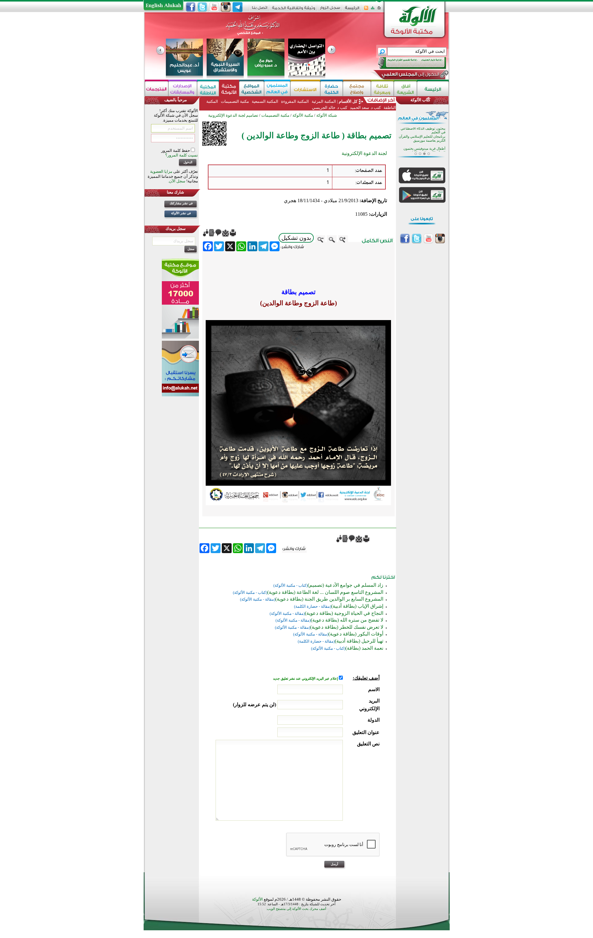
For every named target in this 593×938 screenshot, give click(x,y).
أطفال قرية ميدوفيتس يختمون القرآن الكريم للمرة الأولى (424, 131)
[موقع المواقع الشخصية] (251, 88)
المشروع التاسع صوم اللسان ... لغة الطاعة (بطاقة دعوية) (325, 592)
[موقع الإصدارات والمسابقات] (182, 88)
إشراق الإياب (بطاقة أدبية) (357, 606)
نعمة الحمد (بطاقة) (364, 648)
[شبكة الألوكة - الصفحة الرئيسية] (352, 10)
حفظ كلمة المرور (176, 150)
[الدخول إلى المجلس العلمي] (410, 75)
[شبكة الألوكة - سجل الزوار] (330, 9)
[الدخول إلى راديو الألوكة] (406, 63)
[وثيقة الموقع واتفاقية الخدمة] (293, 10)
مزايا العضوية (161, 171)
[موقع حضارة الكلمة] (331, 88)
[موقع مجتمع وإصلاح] (357, 88)
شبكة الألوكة (326, 115)
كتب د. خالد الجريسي (329, 107)
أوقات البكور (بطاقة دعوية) (355, 633)
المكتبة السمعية (265, 101)
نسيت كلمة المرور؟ (181, 155)
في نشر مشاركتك (181, 203)
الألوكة (257, 899)
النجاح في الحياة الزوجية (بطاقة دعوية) (344, 613)
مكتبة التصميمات (235, 101)
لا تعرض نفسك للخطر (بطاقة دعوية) (346, 627)
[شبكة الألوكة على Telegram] (237, 7)
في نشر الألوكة (181, 213)
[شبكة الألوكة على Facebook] (191, 7)
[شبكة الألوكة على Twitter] (202, 7)
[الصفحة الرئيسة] (379, 9)
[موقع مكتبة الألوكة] (229, 88)
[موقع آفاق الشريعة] (405, 88)
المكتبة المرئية (323, 101)
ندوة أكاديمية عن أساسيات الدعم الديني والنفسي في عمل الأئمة (422, 143)
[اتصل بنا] (259, 9)
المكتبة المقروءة (295, 101)
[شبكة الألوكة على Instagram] (226, 7)
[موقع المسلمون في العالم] (277, 88)
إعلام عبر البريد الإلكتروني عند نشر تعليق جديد (306, 678)
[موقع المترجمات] (156, 88)
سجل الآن (177, 181)
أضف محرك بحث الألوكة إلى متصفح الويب (296, 909)
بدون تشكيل (296, 238)
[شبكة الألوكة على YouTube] (214, 7)
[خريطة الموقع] (372, 9)
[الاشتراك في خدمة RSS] (366, 9)
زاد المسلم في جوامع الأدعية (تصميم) (345, 585)
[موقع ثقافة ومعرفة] (382, 88)
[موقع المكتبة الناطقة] (208, 88)
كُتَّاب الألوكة (420, 100)
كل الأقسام (348, 101)
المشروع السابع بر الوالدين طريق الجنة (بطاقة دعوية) (329, 599)
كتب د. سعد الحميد (365, 107)
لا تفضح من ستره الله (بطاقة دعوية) (347, 620)
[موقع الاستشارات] (305, 88)
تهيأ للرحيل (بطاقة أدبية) (359, 641)
